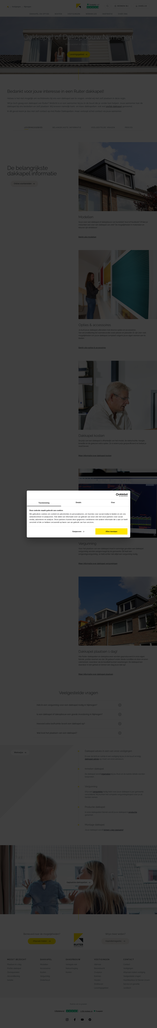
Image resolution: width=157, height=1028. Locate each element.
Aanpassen (76, 531)
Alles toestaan (111, 531)
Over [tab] (113, 502)
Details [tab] (78, 502)
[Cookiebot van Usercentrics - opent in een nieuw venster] (118, 495)
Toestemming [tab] (44, 503)
